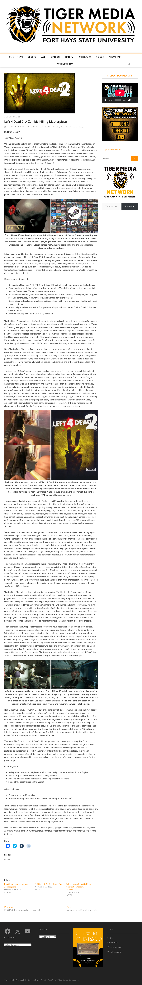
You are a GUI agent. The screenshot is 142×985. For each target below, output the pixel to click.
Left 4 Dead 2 (45, 127)
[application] (120, 93)
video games (82, 127)
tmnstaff (9, 127)
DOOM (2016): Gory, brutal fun (48, 884)
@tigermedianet (113, 149)
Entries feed (112, 942)
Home (10, 57)
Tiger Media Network (14, 980)
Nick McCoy (55, 127)
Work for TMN (65, 64)
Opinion (55, 57)
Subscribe (129, 206)
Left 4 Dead (35, 127)
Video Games (14, 117)
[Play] (105, 100)
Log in (110, 938)
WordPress (52, 980)
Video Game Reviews (69, 127)
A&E (43, 57)
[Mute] (129, 100)
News (20, 57)
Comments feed (114, 947)
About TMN (115, 57)
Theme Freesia (40, 980)
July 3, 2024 (21, 127)
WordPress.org (114, 952)
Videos (100, 57)
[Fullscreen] (134, 100)
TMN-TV (69, 57)
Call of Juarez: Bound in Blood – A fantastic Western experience (79, 887)
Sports (32, 57)
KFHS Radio (85, 57)
